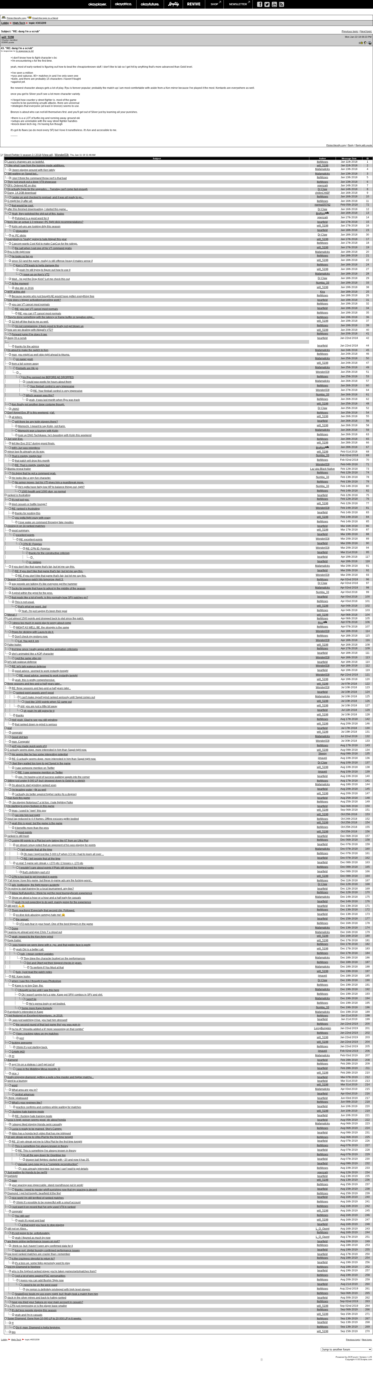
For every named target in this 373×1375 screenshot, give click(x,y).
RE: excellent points (31, 539)
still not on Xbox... (17, 1228)
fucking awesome (22, 1042)
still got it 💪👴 (16, 905)
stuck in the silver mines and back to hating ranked (36, 1297)
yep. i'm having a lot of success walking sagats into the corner (54, 777)
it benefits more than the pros (32, 827)
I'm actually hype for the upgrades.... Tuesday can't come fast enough (47, 189)
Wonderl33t (62, 154)
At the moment (20, 283)
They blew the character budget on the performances (54, 958)
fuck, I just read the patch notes (34, 972)
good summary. (21, 530)
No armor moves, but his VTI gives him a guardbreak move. (49, 482)
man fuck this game (18, 797)
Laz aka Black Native (322, 468)
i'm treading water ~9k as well (29, 789)
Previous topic (350, 31)
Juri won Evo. (15, 438)
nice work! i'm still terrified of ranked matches (38, 1197)
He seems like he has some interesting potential (40, 754)
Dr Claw (322, 189)
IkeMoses (322, 161)
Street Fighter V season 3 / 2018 (22, 154)
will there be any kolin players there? (36, 421)
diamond (12, 1059)
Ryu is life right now (18, 251)
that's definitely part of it (36, 872)
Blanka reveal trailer (19, 468)
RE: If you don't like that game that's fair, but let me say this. (49, 571)
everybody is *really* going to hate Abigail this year (37, 239)
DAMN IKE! (18, 1051)
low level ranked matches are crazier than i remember (38, 1254)
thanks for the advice (27, 346)
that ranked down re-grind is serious (36, 724)
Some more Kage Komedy (36, 1008)
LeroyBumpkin (322, 1028)
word (14, 1085)
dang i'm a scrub (17, 338)
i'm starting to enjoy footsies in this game (30, 806)
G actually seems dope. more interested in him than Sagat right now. (47, 749)
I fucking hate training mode (28, 1111)
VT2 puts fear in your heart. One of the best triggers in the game (56, 924)
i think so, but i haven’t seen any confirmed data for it (42, 1245)
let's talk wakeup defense (22, 661)
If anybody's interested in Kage (25, 1011)
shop (214, 4)
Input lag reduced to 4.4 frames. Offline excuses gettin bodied (43, 818)
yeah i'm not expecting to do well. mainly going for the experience (53, 902)
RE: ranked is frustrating (26, 508)
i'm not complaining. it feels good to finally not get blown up (49, 326)
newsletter (238, 4)
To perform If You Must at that (47, 967)
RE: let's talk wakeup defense (29, 666)
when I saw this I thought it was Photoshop (36, 981)
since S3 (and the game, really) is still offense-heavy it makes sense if (52, 260)
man (14, 1180)
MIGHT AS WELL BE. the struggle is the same (42, 627)
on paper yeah (24, 359)
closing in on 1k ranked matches (26, 526)
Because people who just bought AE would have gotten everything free (53, 296)
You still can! (22, 1215)
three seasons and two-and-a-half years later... (34, 683)
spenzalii (322, 185)
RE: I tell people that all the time (42, 858)
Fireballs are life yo (27, 368)
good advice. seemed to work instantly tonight (41, 671)
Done (15, 928)
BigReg (320, 213)
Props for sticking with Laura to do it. (33, 632)
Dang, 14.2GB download (21, 192)
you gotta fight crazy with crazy (33, 517)
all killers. (17, 417)
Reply (351, 145)
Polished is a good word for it (32, 218)
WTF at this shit (16, 291)
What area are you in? (25, 1089)
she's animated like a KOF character (33, 653)
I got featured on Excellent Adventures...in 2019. (35, 1015)
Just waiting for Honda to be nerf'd (27, 1172)
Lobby (5, 23)
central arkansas (24, 1094)
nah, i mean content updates (37, 953)
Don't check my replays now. (31, 636)
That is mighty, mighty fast (26, 456)
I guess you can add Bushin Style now (41, 1280)
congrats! (17, 732)
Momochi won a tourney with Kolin (38, 430)
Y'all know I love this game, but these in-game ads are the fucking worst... (49, 880)
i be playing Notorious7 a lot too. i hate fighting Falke (42, 802)
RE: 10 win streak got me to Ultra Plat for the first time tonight (47, 1141)
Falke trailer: (14, 644)
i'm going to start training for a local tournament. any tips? (40, 888)
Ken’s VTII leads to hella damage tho (37, 265)
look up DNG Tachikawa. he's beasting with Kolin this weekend (55, 435)
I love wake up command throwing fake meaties (46, 522)
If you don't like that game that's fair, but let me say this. (43, 566)
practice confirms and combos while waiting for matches (48, 1107)
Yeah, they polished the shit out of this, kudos (38, 213)
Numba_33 (322, 282)
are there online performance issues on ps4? (33, 1241)
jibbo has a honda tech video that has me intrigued (41, 1133)
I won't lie (31, 999)
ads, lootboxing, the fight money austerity (35, 884)
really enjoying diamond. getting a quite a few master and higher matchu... (50, 1077)
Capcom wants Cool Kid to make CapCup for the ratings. (45, 243)
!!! (13, 1323)
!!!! (13, 1056)
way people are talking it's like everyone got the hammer (44, 583)
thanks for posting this (27, 513)
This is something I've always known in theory (41, 1146)
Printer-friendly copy (16, 18)
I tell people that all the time (36, 849)
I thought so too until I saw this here (38, 990)
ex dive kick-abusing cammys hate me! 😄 (40, 914)
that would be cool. (23, 205)
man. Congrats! (21, 741)
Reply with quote (364, 145)
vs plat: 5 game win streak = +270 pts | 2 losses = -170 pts (49, 863)
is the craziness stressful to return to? (33, 1258)
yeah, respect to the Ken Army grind (32, 936)
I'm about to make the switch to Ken (27, 350)
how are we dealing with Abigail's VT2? (30, 329)
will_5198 (8, 37)
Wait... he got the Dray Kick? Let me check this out (41, 279)
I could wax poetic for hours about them (48, 381)
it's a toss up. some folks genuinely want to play (42, 1263)
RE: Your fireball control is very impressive (57, 390)
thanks (20, 715)
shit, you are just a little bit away (38, 706)
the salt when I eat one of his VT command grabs (43, 248)
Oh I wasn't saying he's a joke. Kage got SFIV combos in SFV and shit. (62, 994)
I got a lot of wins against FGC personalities (40, 1275)
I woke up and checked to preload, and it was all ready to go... (48, 197)
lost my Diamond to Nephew (23, 1266)
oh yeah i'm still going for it (39, 710)
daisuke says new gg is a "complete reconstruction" (48, 1164)
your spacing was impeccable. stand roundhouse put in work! (47, 1185)
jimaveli (322, 758)
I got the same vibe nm (28, 658)
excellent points (25, 535)
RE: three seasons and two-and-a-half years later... (41, 688)
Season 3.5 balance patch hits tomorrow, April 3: (35, 579)
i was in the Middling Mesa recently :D (38, 1069)
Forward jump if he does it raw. (29, 334)
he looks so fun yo (22, 256)
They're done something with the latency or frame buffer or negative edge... (51, 317)
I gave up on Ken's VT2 (35, 274)
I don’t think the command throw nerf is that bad (39, 178)
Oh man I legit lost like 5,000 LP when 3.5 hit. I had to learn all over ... (64, 854)
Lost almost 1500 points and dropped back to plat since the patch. (45, 618)
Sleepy (322, 753)
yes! (21, 1038)
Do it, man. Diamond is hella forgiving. (38, 1327)
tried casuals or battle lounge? (29, 504)
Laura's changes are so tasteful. (25, 161)
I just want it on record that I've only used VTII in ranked (44, 1206)
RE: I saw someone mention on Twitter (40, 772)
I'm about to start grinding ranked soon (34, 785)
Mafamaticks (322, 169)
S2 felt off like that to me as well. (30, 321)
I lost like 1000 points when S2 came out (48, 701)
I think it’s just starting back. (32, 1047)
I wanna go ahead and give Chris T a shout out (34, 932)
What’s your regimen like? (27, 1102)
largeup (173, 4)
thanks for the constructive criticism (49, 553)
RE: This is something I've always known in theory (47, 1150)
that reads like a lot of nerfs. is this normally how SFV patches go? (50, 597)
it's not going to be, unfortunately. (31, 1233)
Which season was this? (40, 395)
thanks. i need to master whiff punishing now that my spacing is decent (56, 1189)
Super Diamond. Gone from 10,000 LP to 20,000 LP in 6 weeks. (44, 1318)
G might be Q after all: (20, 201)
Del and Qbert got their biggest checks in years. (54, 963)
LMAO (15, 408)
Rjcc (320, 622)
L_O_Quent (322, 1228)
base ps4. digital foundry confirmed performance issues (47, 1250)
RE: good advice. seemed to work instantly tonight (48, 675)
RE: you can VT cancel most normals (36, 309)
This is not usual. (25, 602)
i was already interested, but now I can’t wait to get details (54, 1168)
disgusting (22, 231)
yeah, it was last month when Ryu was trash (54, 399)
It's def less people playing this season (34, 1310)
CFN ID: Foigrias (32, 544)
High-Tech (19, 23)
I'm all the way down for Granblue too (44, 1155)
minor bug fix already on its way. (26, 451)
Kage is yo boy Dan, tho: (29, 985)
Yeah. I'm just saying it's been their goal (44, 611)
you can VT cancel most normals (31, 304)
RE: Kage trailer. (21, 976)
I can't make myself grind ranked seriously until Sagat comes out (57, 697)
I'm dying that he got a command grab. (34, 473)
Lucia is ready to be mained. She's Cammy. (37, 1128)
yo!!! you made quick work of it (29, 746)
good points (25, 832)
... (20, 372)
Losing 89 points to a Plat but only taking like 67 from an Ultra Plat (50, 840)
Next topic (366, 31)
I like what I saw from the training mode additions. (36, 165)
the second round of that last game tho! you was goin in (48, 1024)
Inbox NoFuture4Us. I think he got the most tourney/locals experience (52, 893)
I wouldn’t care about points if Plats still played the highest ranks (56, 867)
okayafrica (123, 4)
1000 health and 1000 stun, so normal (43, 491)
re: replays (35, 562)
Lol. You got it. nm (28, 641)
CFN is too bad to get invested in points (34, 876)
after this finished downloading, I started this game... (37, 209)
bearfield (322, 221)
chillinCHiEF (322, 192)
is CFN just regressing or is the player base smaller (37, 1305)
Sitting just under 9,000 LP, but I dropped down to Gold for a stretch (46, 780)
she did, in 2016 (24, 288)
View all (47, 154)
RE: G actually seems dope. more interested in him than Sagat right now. (54, 758)
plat (9, 728)
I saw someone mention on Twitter (35, 767)
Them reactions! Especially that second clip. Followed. (43, 910)
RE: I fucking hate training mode (33, 1116)
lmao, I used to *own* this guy (29, 810)
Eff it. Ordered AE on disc (21, 185)
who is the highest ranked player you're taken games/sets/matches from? (54, 1271)
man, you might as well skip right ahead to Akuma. (41, 354)
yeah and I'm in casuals (28, 1314)
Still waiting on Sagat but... (22, 173)
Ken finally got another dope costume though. (38, 404)
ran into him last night (27, 815)
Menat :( (12, 614)
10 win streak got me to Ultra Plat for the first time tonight (40, 1137)
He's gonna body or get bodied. (47, 1003)
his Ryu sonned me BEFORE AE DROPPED (48, 377)
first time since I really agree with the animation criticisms (45, 649)
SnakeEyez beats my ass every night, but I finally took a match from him (56, 1293)
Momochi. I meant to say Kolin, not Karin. (42, 426)
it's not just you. (20, 499)
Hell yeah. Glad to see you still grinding (34, 719)
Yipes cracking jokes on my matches (37, 1033)
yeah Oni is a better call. (30, 949)
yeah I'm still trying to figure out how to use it (44, 270)
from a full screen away (25, 363)
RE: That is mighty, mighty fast (32, 465)
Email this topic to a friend (45, 18)
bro (14, 1332)
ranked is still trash (18, 836)
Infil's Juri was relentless (26, 447)
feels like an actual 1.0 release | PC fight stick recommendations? (45, 221)
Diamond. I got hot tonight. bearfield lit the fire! (34, 1193)
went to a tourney (17, 1080)
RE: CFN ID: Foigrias (38, 548)
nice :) (15, 1073)
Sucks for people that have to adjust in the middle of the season (48, 588)
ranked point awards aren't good (35, 692)
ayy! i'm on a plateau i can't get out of (33, 1064)
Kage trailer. (14, 940)
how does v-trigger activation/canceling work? (34, 299)
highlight (12, 1176)
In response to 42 (25, 51)
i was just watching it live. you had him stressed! (39, 1020)
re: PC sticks (19, 235)
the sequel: (22, 919)
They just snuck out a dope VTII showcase (31, 181)
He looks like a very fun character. (31, 477)
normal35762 (322, 204)
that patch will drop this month (32, 460)
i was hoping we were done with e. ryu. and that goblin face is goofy (51, 944)
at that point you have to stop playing (42, 1225)
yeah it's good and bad (31, 1220)
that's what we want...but (32, 606)
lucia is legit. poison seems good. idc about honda (36, 1119)
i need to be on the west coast (39, 1284)
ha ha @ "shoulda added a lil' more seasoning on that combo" (48, 1029)
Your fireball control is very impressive (52, 386)
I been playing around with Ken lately (33, 170)
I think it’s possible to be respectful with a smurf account (48, 1202)
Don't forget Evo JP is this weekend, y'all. (31, 412)
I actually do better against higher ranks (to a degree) (46, 794)
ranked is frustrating (18, 495)
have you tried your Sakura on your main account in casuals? (47, 1302)
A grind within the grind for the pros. (32, 593)
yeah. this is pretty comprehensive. (35, 680)
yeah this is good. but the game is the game (37, 823)
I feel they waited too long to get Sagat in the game (41, 763)
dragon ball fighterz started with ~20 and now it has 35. (58, 1159)
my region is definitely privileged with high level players (58, 1289)
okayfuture (150, 4)
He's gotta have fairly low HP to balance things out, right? (51, 487)
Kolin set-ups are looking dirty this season (36, 226)
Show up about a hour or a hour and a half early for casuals (46, 897)
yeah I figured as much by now (33, 1237)
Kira (322, 291)
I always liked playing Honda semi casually (37, 1124)
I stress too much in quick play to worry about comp (41, 622)
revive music (194, 4)
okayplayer (97, 4)
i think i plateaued (17, 1098)
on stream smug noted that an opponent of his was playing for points (56, 845)
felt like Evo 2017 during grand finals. (33, 443)
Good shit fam (20, 737)
